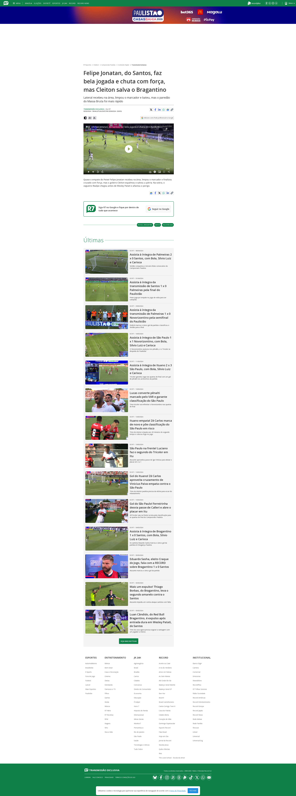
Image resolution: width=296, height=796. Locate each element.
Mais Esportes (90, 689)
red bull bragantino (145, 225)
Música (107, 706)
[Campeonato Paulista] (148, 15)
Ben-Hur (162, 693)
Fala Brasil (163, 732)
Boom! (161, 698)
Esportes (56, 3)
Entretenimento (115, 657)
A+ (90, 117)
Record (72, 3)
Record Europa (198, 706)
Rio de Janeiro (139, 732)
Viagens (107, 723)
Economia (137, 693)
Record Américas (199, 698)
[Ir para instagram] (273, 3)
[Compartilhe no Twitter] (151, 109)
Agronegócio (138, 663)
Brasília (28, 3)
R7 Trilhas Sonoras (200, 689)
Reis (160, 753)
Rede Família (197, 723)
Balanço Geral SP (165, 689)
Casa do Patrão (165, 710)
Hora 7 (136, 706)
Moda (107, 702)
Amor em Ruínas (165, 672)
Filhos (107, 693)
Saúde (136, 740)
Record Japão (198, 710)
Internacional (139, 715)
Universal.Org (198, 740)
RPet (106, 719)
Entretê (46, 3)
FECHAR (193, 790)
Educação (137, 698)
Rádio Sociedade (199, 693)
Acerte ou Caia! (164, 663)
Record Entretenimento (201, 702)
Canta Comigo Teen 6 (167, 706)
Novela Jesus (164, 745)
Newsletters (197, 680)
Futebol (96, 65)
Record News (83, 3)
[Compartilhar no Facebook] (155, 109)
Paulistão (88, 693)
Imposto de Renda (141, 710)
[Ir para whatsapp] (203, 777)
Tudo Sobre (138, 749)
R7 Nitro (108, 710)
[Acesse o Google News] (167, 109)
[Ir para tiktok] (191, 777)
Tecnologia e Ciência (141, 745)
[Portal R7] (6, 3)
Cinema (107, 676)
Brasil (136, 668)
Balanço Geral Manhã (167, 685)
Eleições (37, 3)
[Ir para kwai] (173, 777)
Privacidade (109, 777)
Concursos (138, 685)
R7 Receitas (109, 715)
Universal (196, 736)
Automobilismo (91, 663)
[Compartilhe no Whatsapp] (163, 109)
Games (107, 698)
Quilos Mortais (164, 749)
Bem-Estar (109, 668)
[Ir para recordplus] (185, 777)
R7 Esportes (87, 65)
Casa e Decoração (112, 672)
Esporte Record (164, 728)
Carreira (196, 668)
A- (94, 117)
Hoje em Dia (163, 736)
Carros (136, 676)
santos (157, 225)
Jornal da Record (165, 740)
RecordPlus (197, 685)
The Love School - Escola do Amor (172, 758)
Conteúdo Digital (123, 65)
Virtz (106, 728)
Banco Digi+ (197, 663)
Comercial (196, 672)
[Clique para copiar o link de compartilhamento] (172, 109)
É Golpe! (137, 702)
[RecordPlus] (254, 3)
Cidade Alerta (164, 715)
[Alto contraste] (85, 118)
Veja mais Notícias (129, 641)
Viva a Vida (109, 732)
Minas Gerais (139, 719)
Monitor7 (137, 723)
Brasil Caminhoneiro (166, 702)
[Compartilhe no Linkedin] (159, 109)
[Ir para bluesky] (154, 777)
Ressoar (196, 728)
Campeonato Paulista (108, 65)
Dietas (107, 680)
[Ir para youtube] (209, 777)
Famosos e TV (110, 689)
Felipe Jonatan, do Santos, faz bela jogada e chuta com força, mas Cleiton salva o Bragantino (141, 126)
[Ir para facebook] (266, 3)
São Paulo (138, 736)
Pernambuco (138, 728)
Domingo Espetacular (167, 723)
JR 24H (64, 3)
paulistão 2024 (168, 225)
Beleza (107, 663)
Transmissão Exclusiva (139, 65)
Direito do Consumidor (142, 689)
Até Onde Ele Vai (165, 680)
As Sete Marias (164, 676)
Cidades (137, 680)
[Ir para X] (269, 3)
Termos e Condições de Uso (125, 777)
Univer (195, 732)
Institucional (202, 657)
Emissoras (196, 676)
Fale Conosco (97, 777)
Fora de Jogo (90, 676)
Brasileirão (89, 668)
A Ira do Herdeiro (165, 668)
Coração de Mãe (165, 719)
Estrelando (109, 685)
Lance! (87, 685)
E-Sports (88, 672)
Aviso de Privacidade (178, 791)
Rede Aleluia (197, 719)
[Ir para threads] (179, 777)
